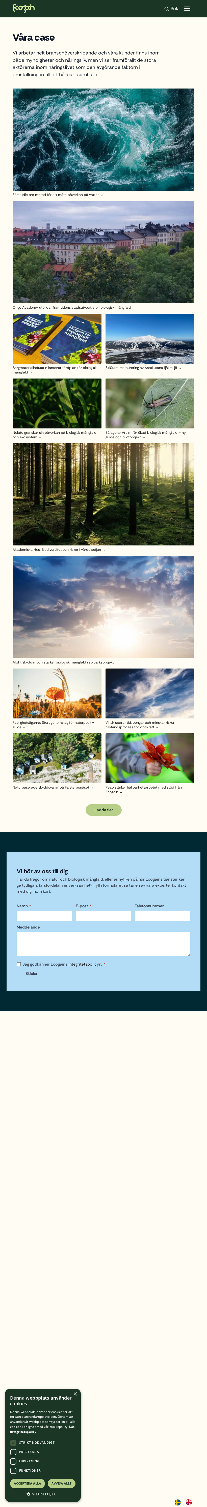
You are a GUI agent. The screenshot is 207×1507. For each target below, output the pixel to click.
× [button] (75, 1394)
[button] (43, 1494)
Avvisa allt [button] (61, 1483)
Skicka (31, 973)
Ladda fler (103, 810)
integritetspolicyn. (85, 964)
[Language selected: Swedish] (186, 1502)
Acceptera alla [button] (27, 1483)
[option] (190, 1502)
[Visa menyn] (187, 9)
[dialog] (43, 1445)
